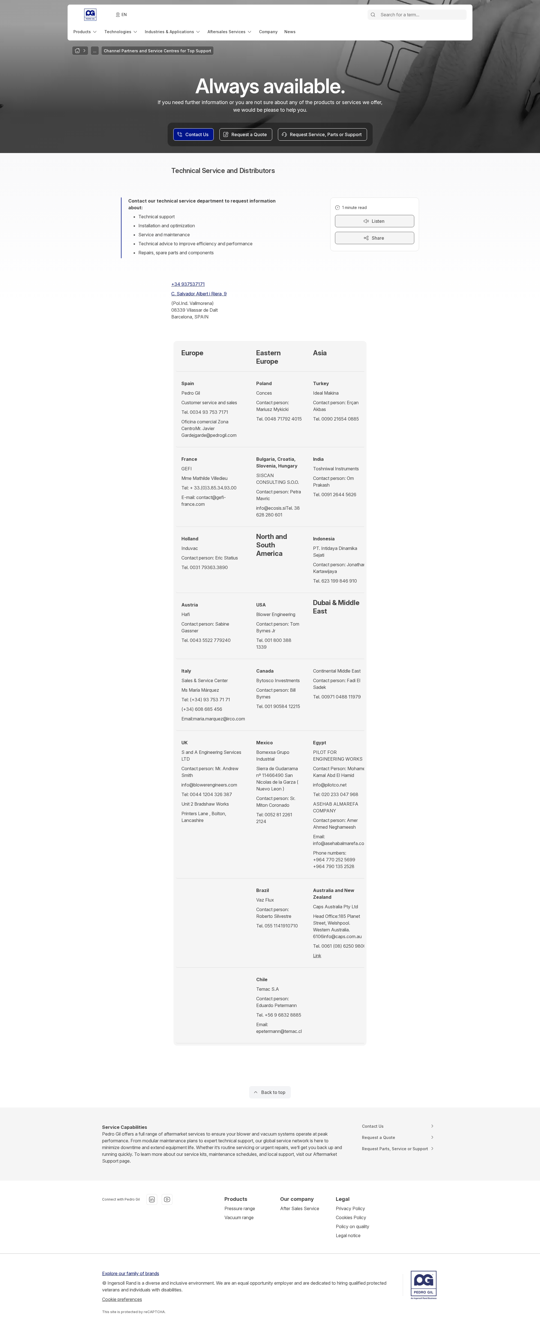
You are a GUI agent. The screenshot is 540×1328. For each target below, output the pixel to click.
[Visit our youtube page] (167, 1199)
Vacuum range (239, 1217)
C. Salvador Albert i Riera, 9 (199, 293)
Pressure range (239, 1208)
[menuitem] (85, 32)
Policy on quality (352, 1226)
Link (317, 955)
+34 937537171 (188, 284)
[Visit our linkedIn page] (152, 1199)
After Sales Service (299, 1208)
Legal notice (348, 1235)
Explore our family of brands (130, 1273)
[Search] (373, 15)
